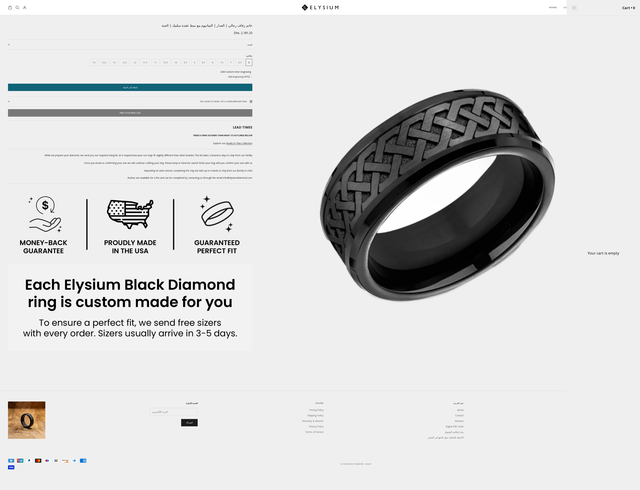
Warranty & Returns (313, 420)
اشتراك (189, 422)
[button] (574, 7)
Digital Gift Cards (455, 426)
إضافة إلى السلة (130, 87)
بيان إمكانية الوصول (454, 432)
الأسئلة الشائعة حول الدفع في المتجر (446, 437)
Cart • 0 (628, 8)
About (460, 410)
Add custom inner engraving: (235, 71)
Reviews (553, 7)
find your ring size (130, 112)
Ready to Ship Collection (239, 143)
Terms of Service (314, 432)
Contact (459, 415)
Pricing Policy (316, 410)
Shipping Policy (316, 415)
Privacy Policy (316, 426)
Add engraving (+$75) (238, 76)
